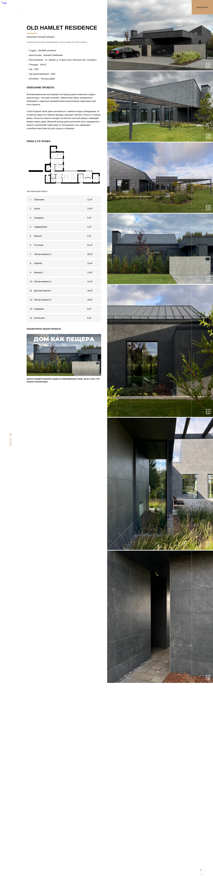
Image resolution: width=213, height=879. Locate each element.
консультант (202, 7)
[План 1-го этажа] (64, 165)
